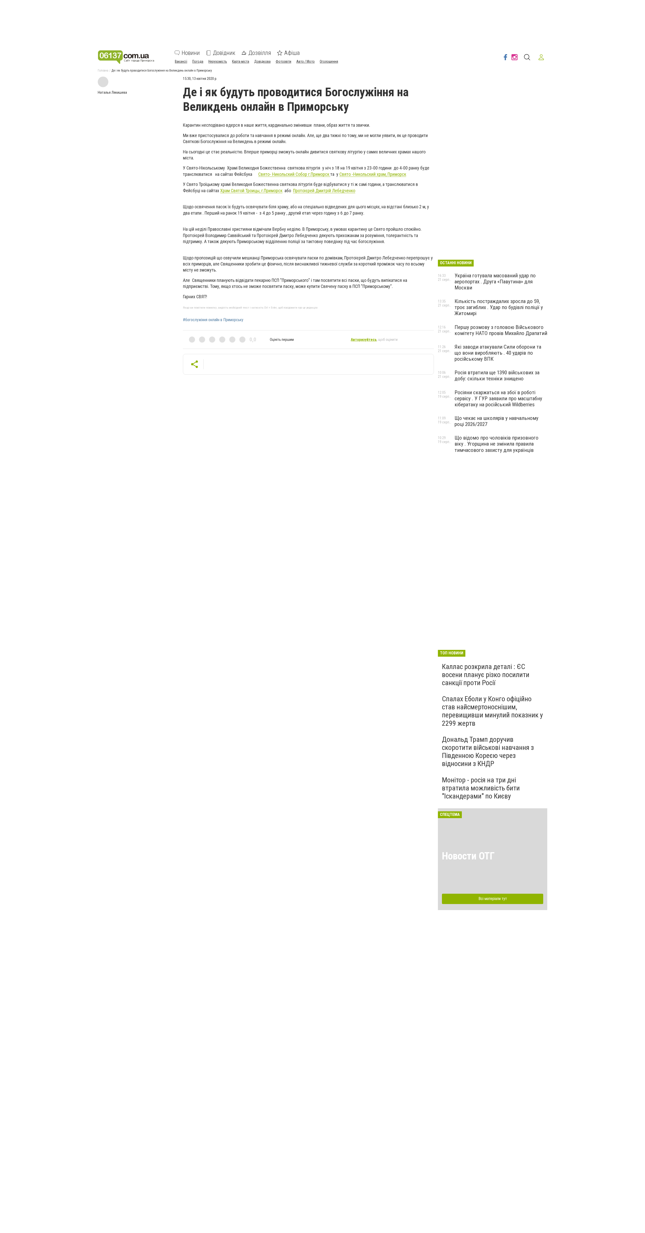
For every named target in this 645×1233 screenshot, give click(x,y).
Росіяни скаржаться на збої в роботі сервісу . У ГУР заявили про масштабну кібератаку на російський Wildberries (498, 398)
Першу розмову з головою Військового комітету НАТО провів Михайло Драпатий (501, 330)
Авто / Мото (305, 61)
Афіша (292, 52)
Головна (103, 70)
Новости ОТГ (468, 856)
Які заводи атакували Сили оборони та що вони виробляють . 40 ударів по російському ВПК (498, 353)
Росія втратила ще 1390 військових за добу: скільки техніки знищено (497, 376)
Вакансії (181, 61)
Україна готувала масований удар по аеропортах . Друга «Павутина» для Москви (495, 282)
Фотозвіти (283, 61)
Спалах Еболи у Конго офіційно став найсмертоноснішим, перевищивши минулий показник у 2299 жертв (492, 711)
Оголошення (329, 61)
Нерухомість (217, 61)
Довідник (224, 52)
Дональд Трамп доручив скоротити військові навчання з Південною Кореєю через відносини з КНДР (488, 751)
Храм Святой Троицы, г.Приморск (251, 190)
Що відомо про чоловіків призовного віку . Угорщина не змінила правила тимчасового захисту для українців (496, 444)
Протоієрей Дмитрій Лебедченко (324, 190)
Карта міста (240, 61)
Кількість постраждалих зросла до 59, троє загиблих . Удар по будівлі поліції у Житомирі (499, 307)
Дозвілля (259, 52)
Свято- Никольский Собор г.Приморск (294, 174)
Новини (191, 52)
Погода (197, 61)
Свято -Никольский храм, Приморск (372, 174)
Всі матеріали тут (492, 898)
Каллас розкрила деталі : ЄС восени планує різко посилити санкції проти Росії (485, 674)
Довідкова (262, 61)
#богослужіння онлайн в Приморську (213, 320)
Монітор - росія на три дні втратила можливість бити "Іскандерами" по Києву (481, 788)
